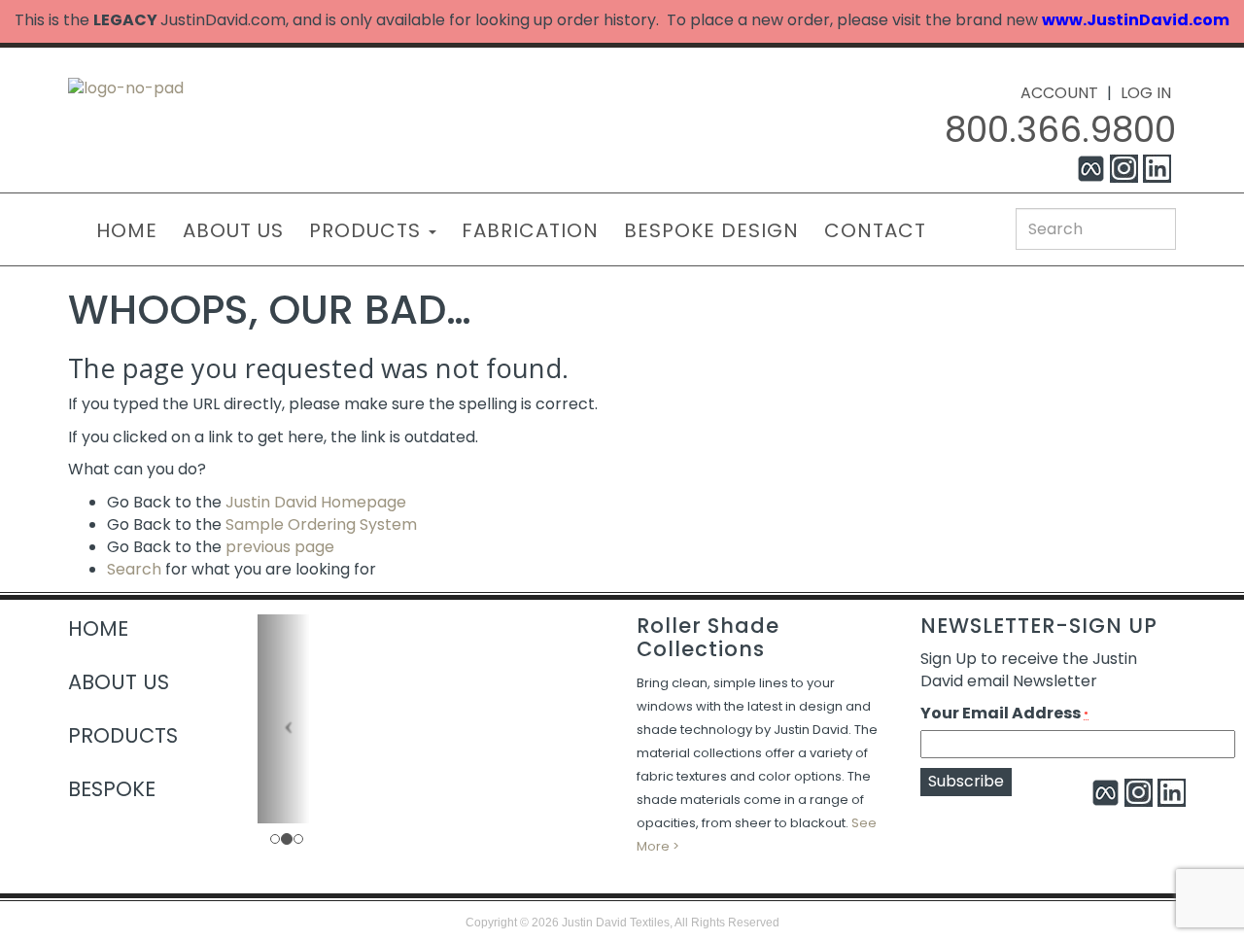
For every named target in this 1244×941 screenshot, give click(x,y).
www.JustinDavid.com (1135, 20)
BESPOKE (112, 789)
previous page (279, 547)
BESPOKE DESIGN (711, 230)
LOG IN (1146, 93)
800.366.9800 (1060, 130)
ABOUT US (233, 230)
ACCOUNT (1059, 93)
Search (134, 569)
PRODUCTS (368, 230)
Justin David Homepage (315, 502)
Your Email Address (1004, 713)
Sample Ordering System (321, 524)
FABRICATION (530, 230)
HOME (126, 230)
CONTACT (875, 230)
